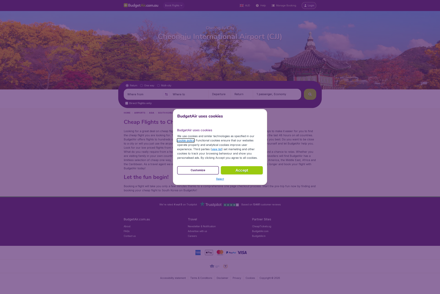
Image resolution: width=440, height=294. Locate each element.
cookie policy (185, 140)
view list (217, 149)
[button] (220, 179)
